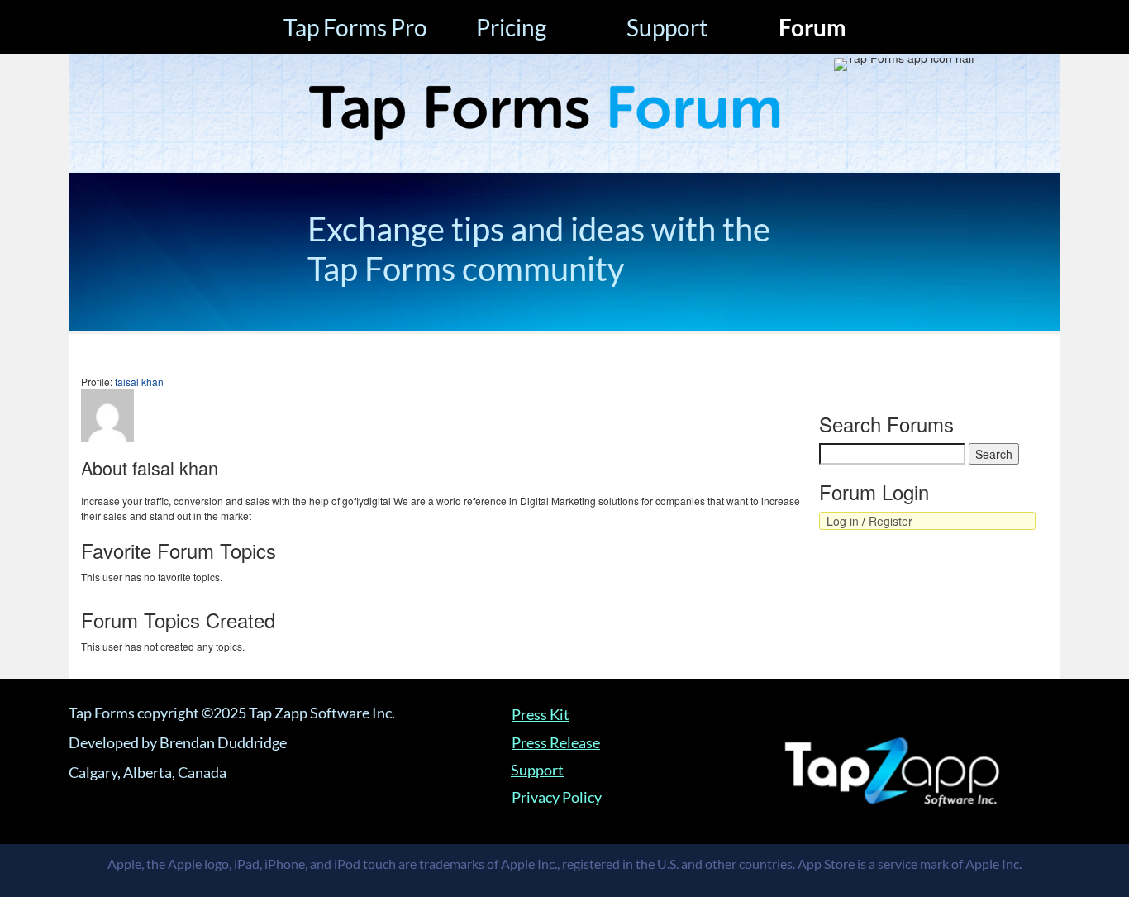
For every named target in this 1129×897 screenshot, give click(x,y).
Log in (843, 521)
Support (666, 27)
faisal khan (139, 382)
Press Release (556, 742)
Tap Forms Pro (355, 27)
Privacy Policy (557, 797)
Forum (812, 27)
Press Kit (540, 714)
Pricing (511, 27)
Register (890, 521)
